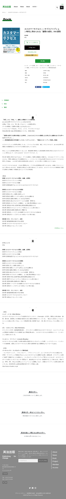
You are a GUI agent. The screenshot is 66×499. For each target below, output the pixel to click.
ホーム (4, 12)
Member (55, 464)
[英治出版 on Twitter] (30, 488)
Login (62, 4)
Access (55, 468)
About (16, 6)
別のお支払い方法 (32, 52)
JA (3, 482)
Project (55, 461)
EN (6, 482)
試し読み (43, 61)
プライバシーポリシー (20, 493)
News (22, 6)
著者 (5, 107)
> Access (5, 473)
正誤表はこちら (59, 228)
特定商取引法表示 (31, 493)
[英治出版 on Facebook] (32, 488)
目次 (5, 103)
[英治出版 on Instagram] (35, 488)
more (34, 6)
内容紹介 (6, 100)
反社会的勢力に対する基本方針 (43, 493)
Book (28, 6)
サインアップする (43, 460)
